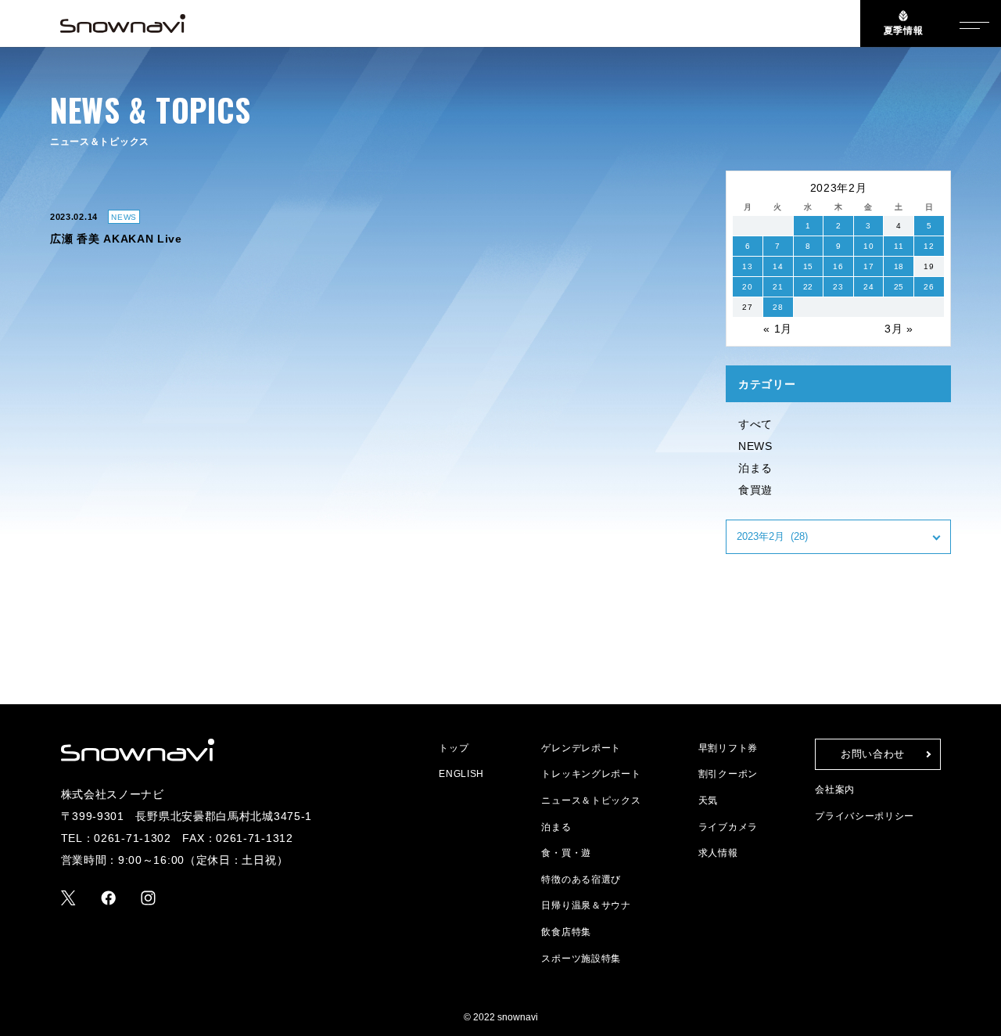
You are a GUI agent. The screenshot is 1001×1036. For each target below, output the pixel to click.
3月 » (898, 328)
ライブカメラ (728, 827)
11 (898, 246)
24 (868, 286)
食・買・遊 (566, 852)
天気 (708, 800)
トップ (453, 748)
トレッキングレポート (590, 773)
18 (899, 266)
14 (778, 266)
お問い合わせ (873, 754)
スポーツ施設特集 (581, 958)
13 (747, 266)
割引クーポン (728, 773)
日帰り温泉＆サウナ (585, 905)
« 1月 (777, 328)
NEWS (755, 446)
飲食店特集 (566, 931)
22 (808, 286)
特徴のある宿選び (581, 879)
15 (808, 266)
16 (838, 266)
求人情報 (718, 852)
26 (929, 286)
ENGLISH (461, 773)
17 (868, 266)
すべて (755, 424)
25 (899, 286)
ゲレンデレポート (581, 748)
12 (929, 246)
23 (838, 286)
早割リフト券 (728, 748)
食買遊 (755, 490)
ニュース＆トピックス (590, 800)
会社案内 (835, 789)
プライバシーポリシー (864, 816)
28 (778, 307)
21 (778, 286)
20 (747, 286)
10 (868, 246)
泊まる (755, 468)
